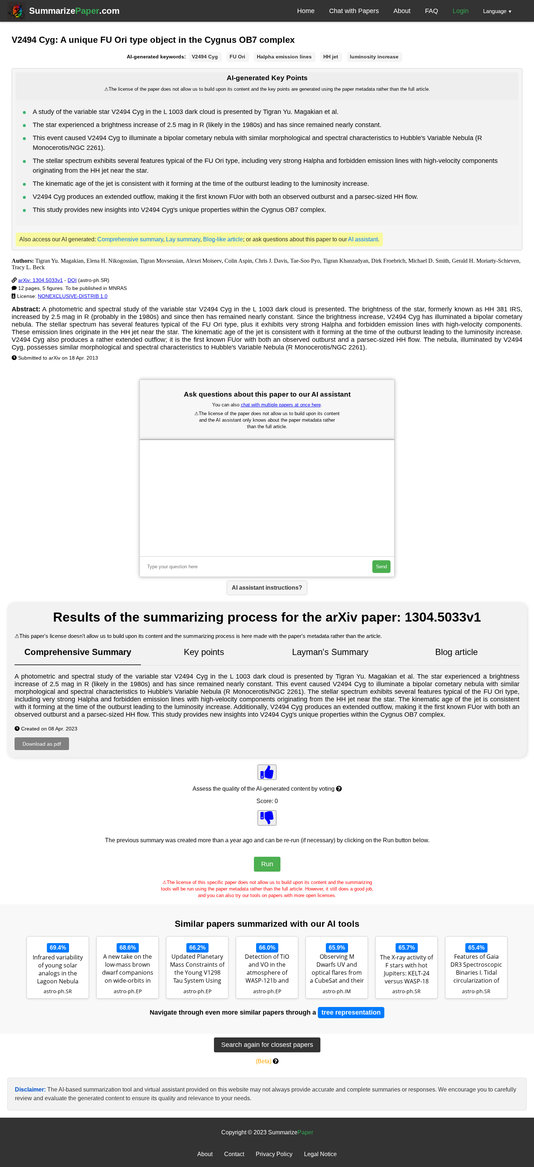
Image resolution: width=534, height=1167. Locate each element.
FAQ (431, 11)
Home (306, 11)
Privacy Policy (274, 1154)
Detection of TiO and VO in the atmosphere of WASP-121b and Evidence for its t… (267, 969)
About (401, 11)
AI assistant (363, 239)
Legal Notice (320, 1154)
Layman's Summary (330, 652)
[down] (267, 818)
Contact (234, 1154)
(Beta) (263, 1061)
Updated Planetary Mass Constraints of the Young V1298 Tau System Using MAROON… (197, 969)
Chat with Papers (354, 11)
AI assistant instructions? (267, 588)
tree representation (351, 1012)
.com (74, 11)
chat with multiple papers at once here (281, 405)
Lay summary (183, 239)
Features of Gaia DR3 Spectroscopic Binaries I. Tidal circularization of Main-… (476, 969)
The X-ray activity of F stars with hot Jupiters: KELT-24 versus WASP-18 (406, 969)
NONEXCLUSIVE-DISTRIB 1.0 (73, 296)
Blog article (456, 652)
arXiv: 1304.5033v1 (40, 280)
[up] (267, 772)
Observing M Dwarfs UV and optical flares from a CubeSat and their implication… (337, 969)
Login (461, 11)
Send (381, 566)
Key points (204, 652)
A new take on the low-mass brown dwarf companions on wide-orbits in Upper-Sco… (127, 969)
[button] (497, 11)
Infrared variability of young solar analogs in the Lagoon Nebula (58, 969)
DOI (72, 280)
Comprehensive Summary (77, 652)
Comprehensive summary (130, 239)
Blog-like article (223, 239)
